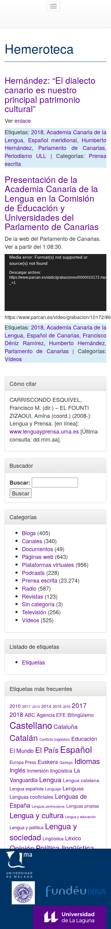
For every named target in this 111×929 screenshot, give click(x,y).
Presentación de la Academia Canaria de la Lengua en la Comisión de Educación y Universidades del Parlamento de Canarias (52, 203)
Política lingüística (65, 847)
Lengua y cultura (37, 815)
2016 (66, 706)
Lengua (50, 779)
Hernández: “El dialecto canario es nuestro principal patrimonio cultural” (50, 94)
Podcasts (33, 572)
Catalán (24, 737)
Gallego (66, 762)
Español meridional (52, 140)
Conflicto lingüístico (54, 739)
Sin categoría (38, 604)
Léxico (73, 838)
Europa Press (23, 762)
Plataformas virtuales (48, 564)
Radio (29, 588)
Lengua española (26, 788)
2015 (57, 706)
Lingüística (53, 838)
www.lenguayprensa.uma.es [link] (44, 431)
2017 (79, 705)
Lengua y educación (80, 816)
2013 (36, 706)
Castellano (31, 724)
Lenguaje (53, 789)
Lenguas (73, 788)
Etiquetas (33, 662)
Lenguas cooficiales (31, 796)
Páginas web (37, 556)
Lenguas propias (82, 806)
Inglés (18, 770)
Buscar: (20, 483)
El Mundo (22, 750)
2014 (46, 706)
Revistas (32, 596)
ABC (30, 714)
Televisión (34, 612)
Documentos (37, 549)
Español (76, 749)
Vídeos (13, 359)
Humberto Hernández (77, 343)
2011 (26, 706)
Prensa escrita (39, 580)
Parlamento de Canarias (71, 147)
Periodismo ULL (25, 155)
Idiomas (87, 760)
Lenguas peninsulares (48, 806)
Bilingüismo (81, 714)
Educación (84, 738)
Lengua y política (26, 827)
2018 (37, 132)
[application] (55, 282)
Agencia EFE (51, 714)
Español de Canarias (53, 335)
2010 (15, 705)
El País (47, 749)
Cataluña (66, 726)
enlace (22, 120)
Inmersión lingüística (49, 770)
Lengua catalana (81, 780)
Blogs (29, 533)
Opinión (22, 847)
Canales (32, 541)
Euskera (48, 761)
